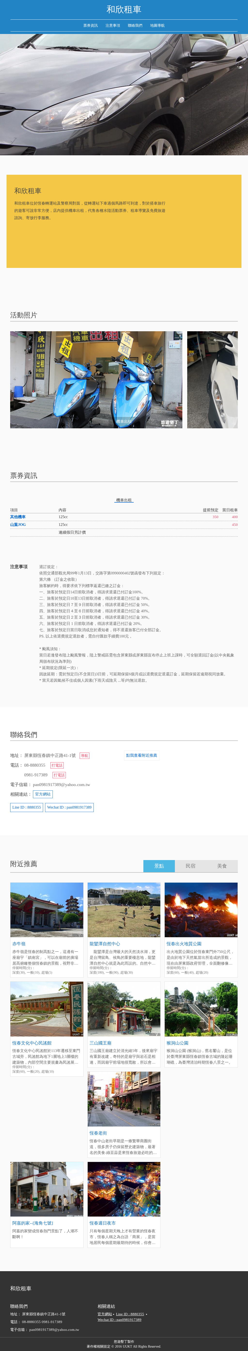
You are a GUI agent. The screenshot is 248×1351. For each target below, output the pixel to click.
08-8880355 (32, 1322)
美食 (222, 866)
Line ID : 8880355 (26, 807)
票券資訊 (90, 25)
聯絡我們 (135, 25)
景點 (159, 866)
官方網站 (43, 794)
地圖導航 (157, 25)
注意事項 (113, 25)
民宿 (190, 866)
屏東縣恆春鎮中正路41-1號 (43, 1314)
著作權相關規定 (98, 1346)
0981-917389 (52, 1322)
